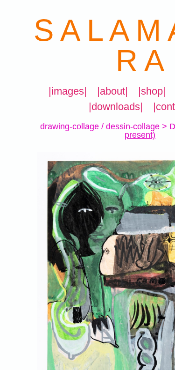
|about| (112, 91)
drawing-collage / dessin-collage (100, 126)
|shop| (152, 91)
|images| (68, 91)
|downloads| (116, 106)
